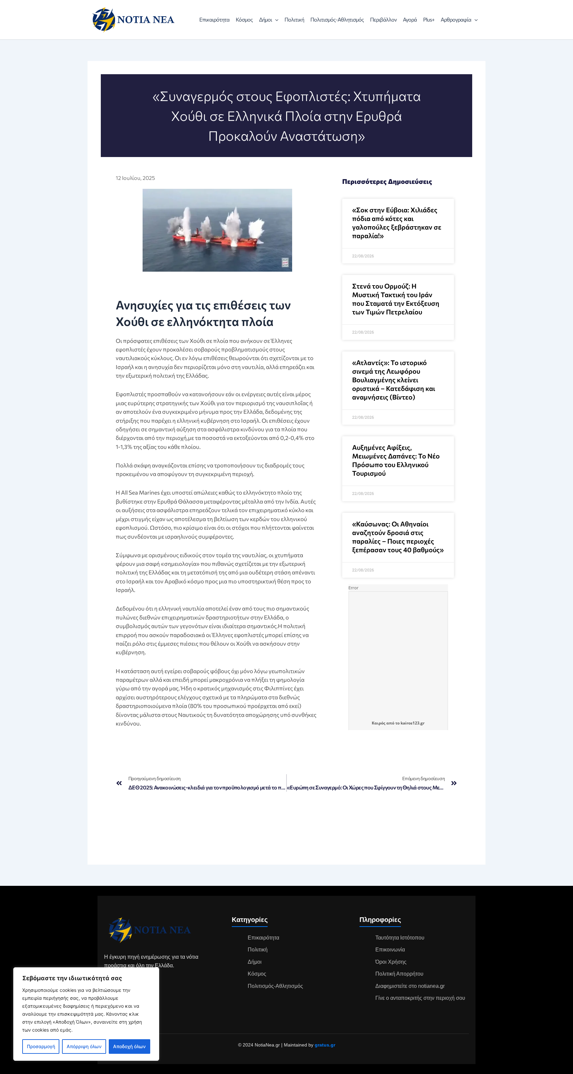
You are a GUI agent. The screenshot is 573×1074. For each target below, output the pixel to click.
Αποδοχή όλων (129, 1046)
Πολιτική (294, 19)
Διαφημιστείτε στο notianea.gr (410, 986)
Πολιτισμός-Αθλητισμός (337, 19)
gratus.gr (325, 1044)
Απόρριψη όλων (84, 1046)
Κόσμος (244, 19)
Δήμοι (265, 19)
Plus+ (428, 19)
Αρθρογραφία (456, 19)
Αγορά (410, 19)
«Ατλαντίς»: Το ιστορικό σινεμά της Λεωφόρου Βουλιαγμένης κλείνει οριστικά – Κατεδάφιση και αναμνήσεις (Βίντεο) (393, 379)
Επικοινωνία (390, 949)
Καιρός (378, 723)
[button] (275, 19)
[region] (86, 1014)
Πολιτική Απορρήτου (399, 974)
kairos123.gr (412, 723)
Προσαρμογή (41, 1046)
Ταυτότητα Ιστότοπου (399, 937)
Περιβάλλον (383, 19)
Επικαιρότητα (214, 19)
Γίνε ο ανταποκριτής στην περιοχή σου (420, 998)
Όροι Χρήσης (391, 962)
